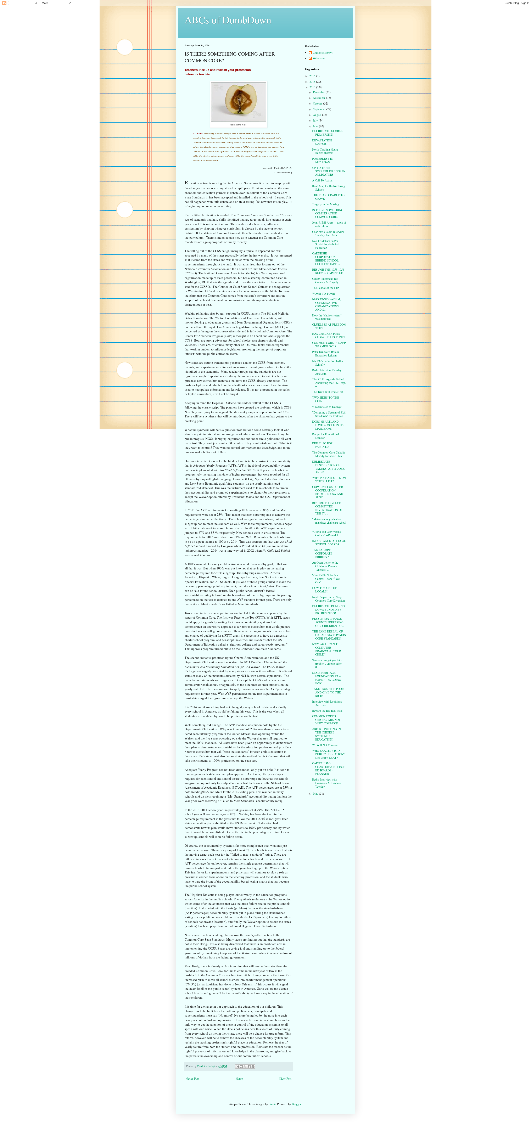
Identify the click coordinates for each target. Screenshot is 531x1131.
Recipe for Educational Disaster (325, 436)
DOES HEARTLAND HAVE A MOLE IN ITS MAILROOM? (328, 425)
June (316, 126)
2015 (312, 82)
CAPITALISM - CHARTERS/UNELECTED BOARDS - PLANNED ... (328, 768)
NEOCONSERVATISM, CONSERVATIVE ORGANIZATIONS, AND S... (326, 304)
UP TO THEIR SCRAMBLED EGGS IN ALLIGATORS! (328, 171)
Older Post (285, 1078)
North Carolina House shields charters (325, 151)
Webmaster (319, 58)
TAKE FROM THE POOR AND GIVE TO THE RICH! (328, 692)
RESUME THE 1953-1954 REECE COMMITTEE (328, 271)
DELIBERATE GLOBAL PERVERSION (327, 132)
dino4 (272, 1104)
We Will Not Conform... (326, 745)
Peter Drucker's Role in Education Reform (326, 353)
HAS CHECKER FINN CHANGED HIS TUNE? (328, 335)
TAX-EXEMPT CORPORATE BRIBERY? (322, 553)
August (317, 115)
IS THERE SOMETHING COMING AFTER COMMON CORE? (327, 213)
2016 (312, 76)
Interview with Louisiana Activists (327, 703)
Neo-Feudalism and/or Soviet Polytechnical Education (325, 244)
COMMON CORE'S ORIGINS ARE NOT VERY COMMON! (326, 719)
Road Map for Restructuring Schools (328, 187)
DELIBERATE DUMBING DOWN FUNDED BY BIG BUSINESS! (328, 609)
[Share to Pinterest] (253, 1066)
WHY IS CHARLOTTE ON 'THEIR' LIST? (329, 479)
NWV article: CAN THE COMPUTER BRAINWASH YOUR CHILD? (326, 649)
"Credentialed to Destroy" (327, 407)
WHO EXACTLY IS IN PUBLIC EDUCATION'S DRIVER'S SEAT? (329, 754)
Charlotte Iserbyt (322, 53)
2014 (312, 87)
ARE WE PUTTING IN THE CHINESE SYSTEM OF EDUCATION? (326, 734)
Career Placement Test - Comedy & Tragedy (326, 280)
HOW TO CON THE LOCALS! (324, 589)
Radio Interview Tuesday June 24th (326, 372)
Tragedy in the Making (325, 204)
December (319, 92)
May (316, 793)
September (319, 109)
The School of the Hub (325, 288)
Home (239, 1078)
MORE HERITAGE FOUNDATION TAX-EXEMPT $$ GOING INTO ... (326, 678)
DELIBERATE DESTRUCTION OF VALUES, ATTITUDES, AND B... (328, 467)
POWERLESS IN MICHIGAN (322, 160)
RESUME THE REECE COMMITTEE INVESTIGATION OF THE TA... (327, 508)
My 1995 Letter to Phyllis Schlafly (327, 362)
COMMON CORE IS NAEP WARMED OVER (329, 344)
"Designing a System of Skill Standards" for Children (329, 414)
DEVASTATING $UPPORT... (322, 142)
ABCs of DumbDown (228, 19)
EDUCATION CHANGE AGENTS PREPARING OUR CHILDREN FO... (328, 622)
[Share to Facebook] (249, 1066)
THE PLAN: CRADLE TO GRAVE (328, 197)
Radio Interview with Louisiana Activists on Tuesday (326, 782)
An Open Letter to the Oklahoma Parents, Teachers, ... (325, 566)
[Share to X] (245, 1066)
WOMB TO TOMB (323, 294)
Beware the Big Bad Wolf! (327, 711)
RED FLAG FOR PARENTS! (322, 445)
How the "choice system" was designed (327, 317)
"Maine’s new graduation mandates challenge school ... (329, 522)
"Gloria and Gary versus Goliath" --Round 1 (326, 533)
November (319, 98)
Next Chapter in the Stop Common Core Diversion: (329, 598)
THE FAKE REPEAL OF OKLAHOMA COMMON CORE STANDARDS (329, 634)
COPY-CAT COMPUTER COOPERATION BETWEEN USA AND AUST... (327, 492)
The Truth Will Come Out (327, 392)
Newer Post (192, 1078)
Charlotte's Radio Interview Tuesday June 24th (328, 233)
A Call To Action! (323, 180)
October (318, 103)
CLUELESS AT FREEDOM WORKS (329, 326)
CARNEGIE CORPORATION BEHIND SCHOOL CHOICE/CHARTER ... (328, 258)
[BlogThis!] (241, 1066)
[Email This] (237, 1066)
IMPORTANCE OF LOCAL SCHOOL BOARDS (329, 542)
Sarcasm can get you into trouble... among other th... (327, 663)
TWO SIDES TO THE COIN (325, 399)
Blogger (296, 1104)
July (316, 120)
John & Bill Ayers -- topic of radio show (329, 224)
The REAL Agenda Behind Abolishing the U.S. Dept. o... (329, 382)
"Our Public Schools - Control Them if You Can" (326, 578)
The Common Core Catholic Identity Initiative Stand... (329, 454)
